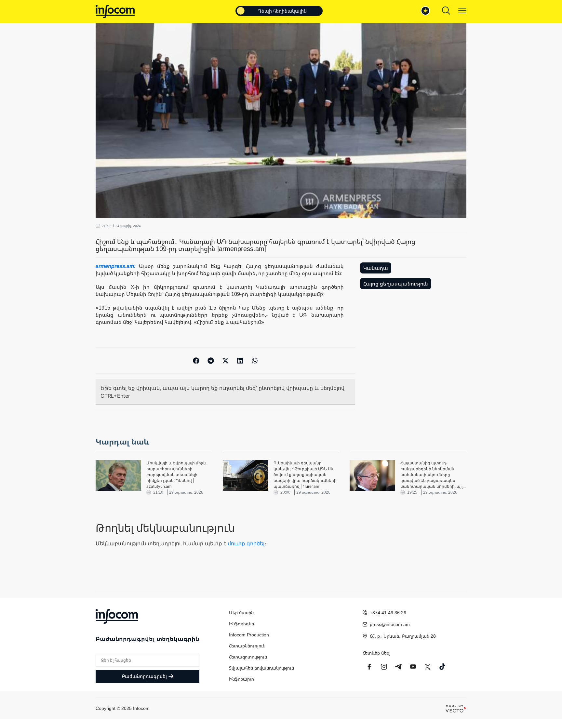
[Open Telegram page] (398, 666)
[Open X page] (427, 666)
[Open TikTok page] (442, 666)
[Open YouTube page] (413, 666)
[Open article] (118, 475)
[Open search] (446, 11)
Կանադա (375, 268)
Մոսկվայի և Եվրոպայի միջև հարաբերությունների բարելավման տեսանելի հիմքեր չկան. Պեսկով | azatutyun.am (176, 474)
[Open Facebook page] (369, 666)
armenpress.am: (117, 266)
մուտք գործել (246, 543)
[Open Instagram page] (383, 666)
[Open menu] (462, 11)
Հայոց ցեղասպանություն (395, 283)
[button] (196, 360)
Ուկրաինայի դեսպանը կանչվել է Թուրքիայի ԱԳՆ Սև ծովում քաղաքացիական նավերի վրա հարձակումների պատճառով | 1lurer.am (305, 474)
